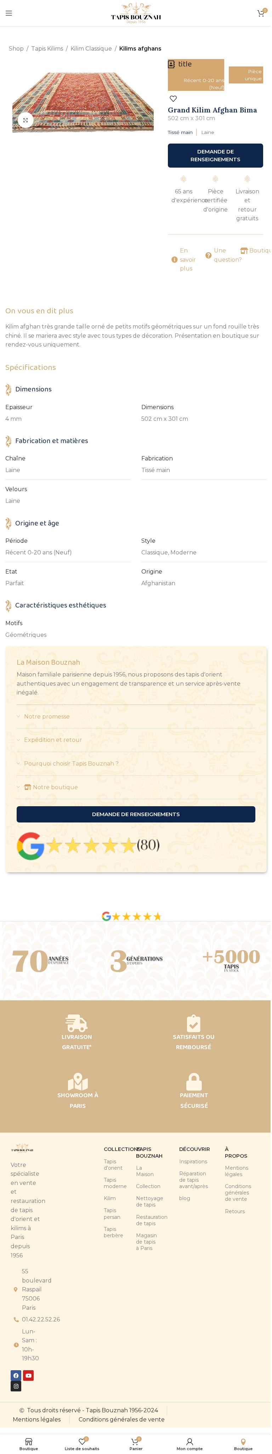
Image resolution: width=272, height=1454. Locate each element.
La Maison (138, 1171)
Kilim (109, 1198)
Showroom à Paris (77, 1100)
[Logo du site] (136, 12)
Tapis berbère (109, 1232)
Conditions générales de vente (228, 1192)
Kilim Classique (91, 48)
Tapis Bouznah (138, 1152)
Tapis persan (109, 1213)
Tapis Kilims (47, 48)
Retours (228, 1211)
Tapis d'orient (109, 1164)
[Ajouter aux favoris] (173, 98)
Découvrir (182, 1149)
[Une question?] (208, 255)
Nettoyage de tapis (138, 1201)
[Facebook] (16, 1375)
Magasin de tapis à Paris (138, 1241)
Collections (109, 1149)
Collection (138, 1186)
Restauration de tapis (138, 1220)
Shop (16, 48)
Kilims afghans (140, 48)
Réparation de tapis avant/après (182, 1180)
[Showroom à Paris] (78, 1081)
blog (182, 1198)
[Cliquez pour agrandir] (26, 120)
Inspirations (182, 1161)
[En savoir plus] (174, 259)
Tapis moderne (109, 1183)
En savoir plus (188, 259)
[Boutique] (244, 251)
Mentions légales (228, 1171)
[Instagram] (16, 1386)
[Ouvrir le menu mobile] (9, 13)
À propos (228, 1152)
